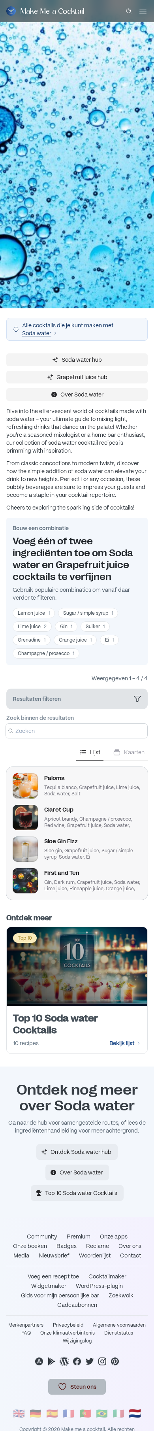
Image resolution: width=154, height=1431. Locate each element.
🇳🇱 (135, 1413)
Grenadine (31, 640)
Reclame (97, 1246)
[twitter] (89, 1361)
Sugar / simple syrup (88, 613)
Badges (66, 1246)
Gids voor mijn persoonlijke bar (60, 1295)
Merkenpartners (25, 1325)
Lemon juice (34, 613)
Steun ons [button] (83, 1386)
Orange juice (75, 640)
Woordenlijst (95, 1255)
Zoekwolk (121, 1295)
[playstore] (51, 1361)
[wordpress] (64, 1361)
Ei (109, 640)
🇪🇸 (52, 1413)
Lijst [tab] (95, 752)
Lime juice (32, 626)
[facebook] (77, 1361)
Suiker (95, 626)
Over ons (129, 1246)
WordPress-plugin (99, 1285)
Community (42, 1236)
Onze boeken (30, 1246)
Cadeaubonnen (77, 1304)
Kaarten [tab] (134, 752)
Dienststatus (118, 1333)
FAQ (26, 1333)
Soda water (36, 333)
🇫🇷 (69, 1413)
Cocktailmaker (107, 1276)
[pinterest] (115, 1361)
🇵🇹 (85, 1413)
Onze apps (114, 1236)
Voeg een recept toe (53, 1276)
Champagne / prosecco (46, 653)
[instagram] (102, 1361)
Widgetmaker (48, 1285)
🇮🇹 (118, 1413)
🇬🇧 (19, 1413)
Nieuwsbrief (54, 1255)
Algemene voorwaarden (119, 1325)
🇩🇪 (35, 1413)
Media (21, 1255)
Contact (130, 1255)
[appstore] (39, 1361)
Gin (66, 626)
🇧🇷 (102, 1413)
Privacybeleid (68, 1325)
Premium (78, 1236)
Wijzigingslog (77, 1341)
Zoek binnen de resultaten (40, 717)
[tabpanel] (77, 830)
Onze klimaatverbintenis (67, 1333)
